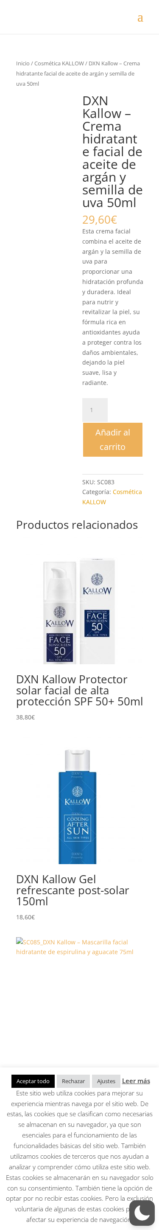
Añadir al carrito (112, 439)
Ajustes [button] (106, 1081)
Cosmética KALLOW (59, 63)
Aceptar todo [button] (33, 1081)
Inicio (23, 63)
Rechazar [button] (73, 1081)
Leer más (136, 1080)
